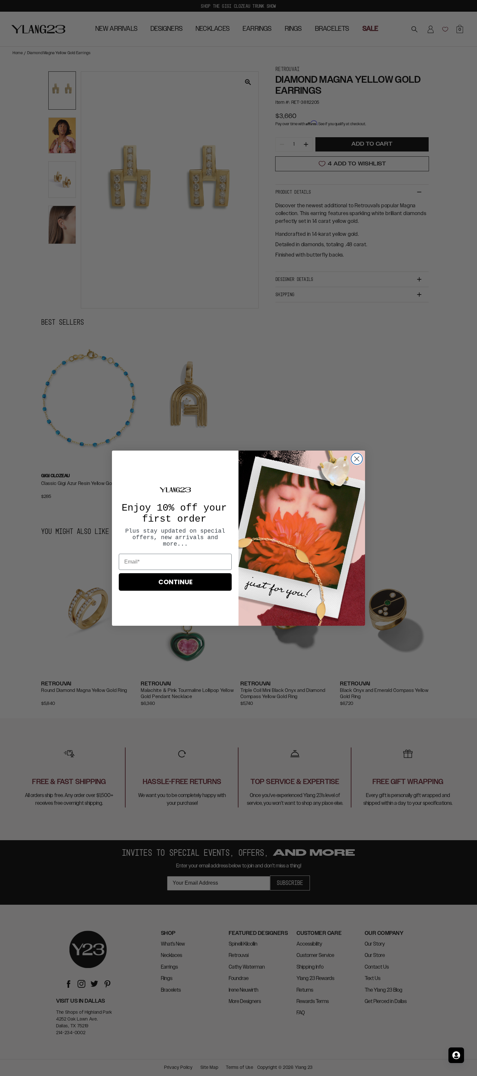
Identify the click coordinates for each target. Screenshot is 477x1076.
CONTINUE (175, 581)
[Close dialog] (356, 459)
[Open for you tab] (456, 1055)
